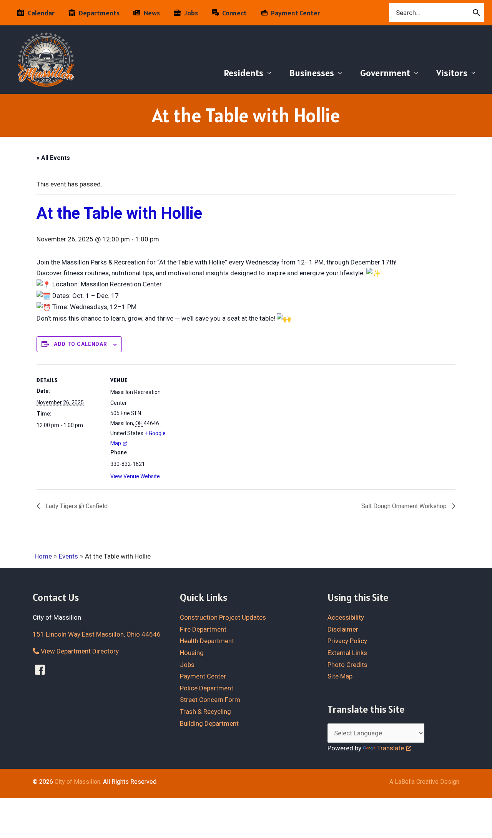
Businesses (311, 73)
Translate (390, 748)
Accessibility (345, 617)
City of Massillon (77, 781)
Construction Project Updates (223, 617)
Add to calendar (80, 344)
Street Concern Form (210, 699)
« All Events (53, 157)
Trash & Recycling (205, 711)
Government (385, 73)
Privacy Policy (347, 641)
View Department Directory (79, 651)
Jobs (187, 664)
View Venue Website (135, 476)
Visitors (451, 73)
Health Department (207, 641)
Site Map (339, 676)
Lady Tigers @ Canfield (76, 506)
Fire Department (203, 629)
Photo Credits (347, 664)
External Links (347, 653)
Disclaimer (342, 629)
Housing (192, 653)
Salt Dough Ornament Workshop (404, 506)
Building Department (209, 723)
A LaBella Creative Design (424, 781)
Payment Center (203, 676)
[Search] (477, 12)
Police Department (206, 688)
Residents (243, 73)
